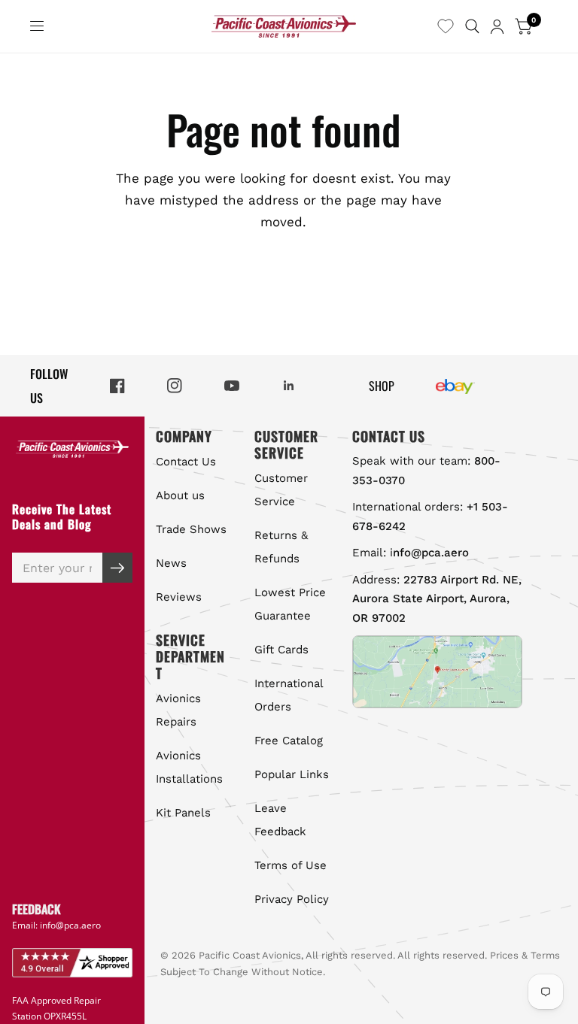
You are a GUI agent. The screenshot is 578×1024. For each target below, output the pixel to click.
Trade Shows (191, 529)
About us (180, 495)
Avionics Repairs (178, 710)
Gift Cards (281, 649)
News (171, 563)
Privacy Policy (291, 899)
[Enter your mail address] (117, 568)
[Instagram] (174, 385)
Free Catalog (288, 740)
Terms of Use (290, 865)
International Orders (288, 695)
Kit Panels (183, 813)
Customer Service (281, 489)
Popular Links (291, 774)
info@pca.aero (70, 925)
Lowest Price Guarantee (290, 604)
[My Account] (497, 26)
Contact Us (186, 461)
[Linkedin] (289, 385)
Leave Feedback (280, 819)
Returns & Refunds (281, 547)
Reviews (179, 597)
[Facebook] (117, 385)
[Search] (472, 26)
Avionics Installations (189, 767)
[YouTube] (231, 385)
